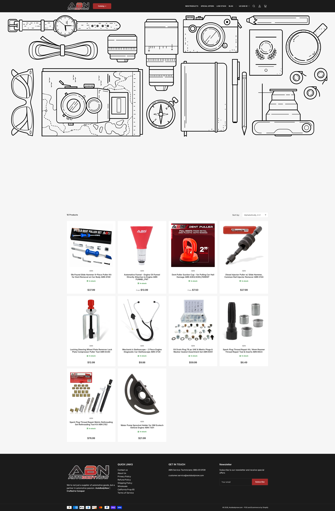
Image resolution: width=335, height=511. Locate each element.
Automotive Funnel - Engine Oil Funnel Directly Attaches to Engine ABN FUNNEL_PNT (142, 277)
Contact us (123, 470)
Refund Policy (124, 479)
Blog (231, 6)
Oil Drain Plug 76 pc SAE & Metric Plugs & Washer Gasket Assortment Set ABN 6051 (193, 350)
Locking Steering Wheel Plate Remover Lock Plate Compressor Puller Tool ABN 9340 (91, 350)
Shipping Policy (125, 483)
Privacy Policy (124, 476)
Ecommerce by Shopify (259, 507)
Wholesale (122, 486)
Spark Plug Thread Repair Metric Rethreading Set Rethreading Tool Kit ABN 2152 (91, 423)
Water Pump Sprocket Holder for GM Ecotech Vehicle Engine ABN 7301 (142, 426)
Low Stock (221, 6)
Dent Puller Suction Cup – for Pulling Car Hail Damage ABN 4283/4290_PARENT (193, 275)
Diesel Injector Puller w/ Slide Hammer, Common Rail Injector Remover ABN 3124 (243, 275)
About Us (122, 473)
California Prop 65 (126, 489)
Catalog (101, 6)
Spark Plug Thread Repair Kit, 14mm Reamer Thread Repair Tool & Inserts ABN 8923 (244, 350)
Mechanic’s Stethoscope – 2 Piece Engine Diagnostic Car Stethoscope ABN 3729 (142, 350)
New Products (191, 6)
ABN (91, 271)
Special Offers (207, 6)
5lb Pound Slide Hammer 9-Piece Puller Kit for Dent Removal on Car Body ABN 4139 (91, 275)
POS (245, 507)
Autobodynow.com (236, 507)
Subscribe (259, 482)
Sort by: (235, 215)
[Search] (254, 6)
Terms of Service (126, 493)
